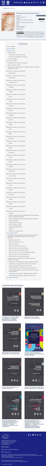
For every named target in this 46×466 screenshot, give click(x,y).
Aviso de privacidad (7, 452)
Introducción (9, 50)
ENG (38, 2)
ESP (34, 2)
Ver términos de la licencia (39, 36)
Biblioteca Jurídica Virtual (10, 8)
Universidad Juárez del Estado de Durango (24, 22)
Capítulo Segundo (10, 233)
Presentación (9, 48)
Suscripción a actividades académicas (10, 449)
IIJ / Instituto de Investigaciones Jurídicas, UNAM (24, 20)
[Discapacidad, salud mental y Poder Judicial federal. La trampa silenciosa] (12, 339)
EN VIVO (16, 2)
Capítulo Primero (10, 60)
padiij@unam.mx (25, 461)
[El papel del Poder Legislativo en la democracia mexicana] (12, 373)
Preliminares (9, 46)
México (17, 25)
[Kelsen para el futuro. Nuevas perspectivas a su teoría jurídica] (34, 304)
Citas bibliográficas (10, 277)
